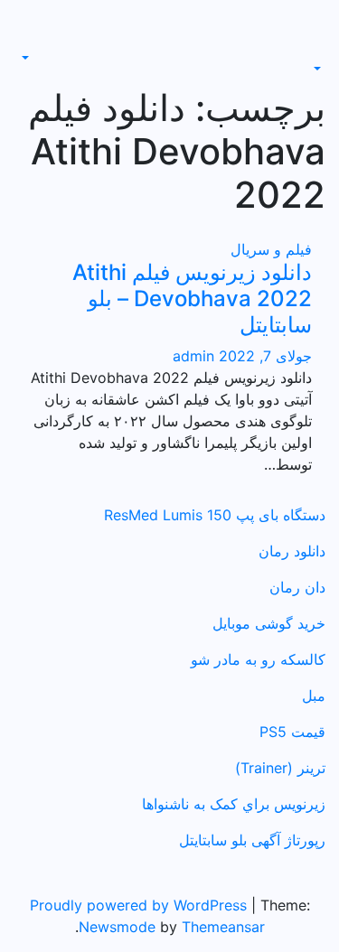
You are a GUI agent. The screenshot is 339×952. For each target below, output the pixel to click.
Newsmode (117, 927)
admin (193, 356)
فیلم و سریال (271, 249)
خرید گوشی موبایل (268, 623)
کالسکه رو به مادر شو (258, 659)
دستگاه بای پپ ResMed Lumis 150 (214, 515)
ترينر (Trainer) (280, 768)
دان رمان (297, 587)
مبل (313, 695)
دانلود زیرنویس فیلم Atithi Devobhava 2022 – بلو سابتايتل (192, 298)
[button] (319, 69)
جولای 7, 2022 (263, 356)
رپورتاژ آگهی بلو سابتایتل (252, 840)
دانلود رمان (292, 551)
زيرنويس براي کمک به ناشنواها (233, 804)
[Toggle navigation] (313, 52)
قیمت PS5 (292, 732)
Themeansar (223, 927)
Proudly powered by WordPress (140, 905)
